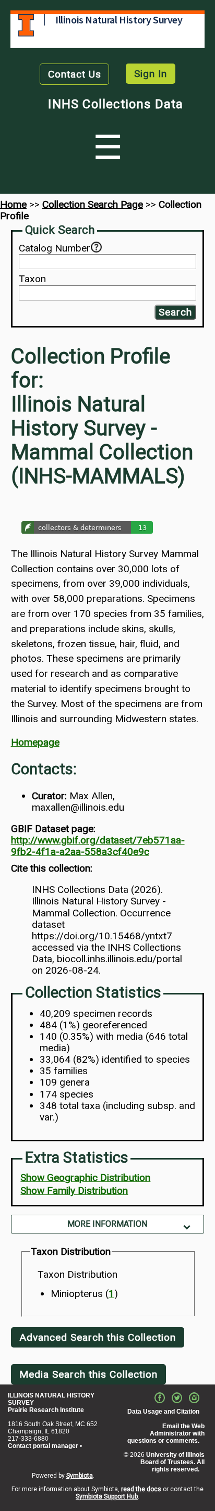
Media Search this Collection (88, 1374)
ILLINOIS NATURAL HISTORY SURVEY (51, 1399)
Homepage (35, 742)
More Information (107, 1224)
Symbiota (79, 1475)
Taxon (32, 279)
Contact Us (74, 74)
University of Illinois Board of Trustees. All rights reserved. (172, 1462)
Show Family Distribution (74, 1191)
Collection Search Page (92, 204)
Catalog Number (54, 248)
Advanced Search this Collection (97, 1337)
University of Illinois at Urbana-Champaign (26, 25)
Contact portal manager (43, 1446)
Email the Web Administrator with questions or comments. (166, 1433)
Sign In (150, 74)
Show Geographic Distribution (85, 1177)
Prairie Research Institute (46, 1410)
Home (13, 204)
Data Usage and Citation (163, 1411)
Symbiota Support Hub (107, 1496)
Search (175, 312)
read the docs (141, 1489)
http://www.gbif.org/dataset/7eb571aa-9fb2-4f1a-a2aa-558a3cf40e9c (98, 846)
